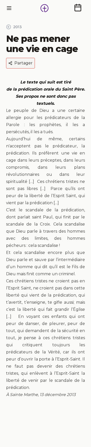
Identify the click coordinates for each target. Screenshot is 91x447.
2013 (17, 27)
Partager (23, 63)
